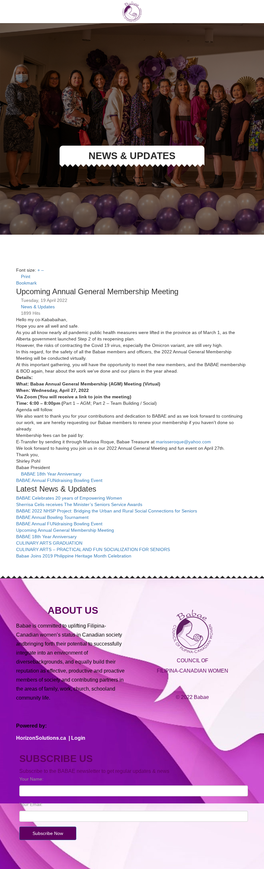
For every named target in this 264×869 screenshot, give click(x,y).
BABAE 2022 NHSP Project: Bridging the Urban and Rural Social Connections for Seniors (106, 510)
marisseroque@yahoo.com (183, 441)
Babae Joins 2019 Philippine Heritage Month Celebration (73, 555)
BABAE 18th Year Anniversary (51, 473)
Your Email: (30, 804)
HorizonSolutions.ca (41, 738)
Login (78, 738)
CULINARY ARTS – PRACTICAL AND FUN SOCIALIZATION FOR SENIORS (93, 549)
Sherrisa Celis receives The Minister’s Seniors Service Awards (79, 504)
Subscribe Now (48, 833)
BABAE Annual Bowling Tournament (52, 517)
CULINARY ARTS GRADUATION (49, 543)
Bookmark (26, 282)
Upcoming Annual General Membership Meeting (65, 530)
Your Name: (31, 779)
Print (25, 276)
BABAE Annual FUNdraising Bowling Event (59, 480)
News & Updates (38, 306)
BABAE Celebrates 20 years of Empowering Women (69, 498)
